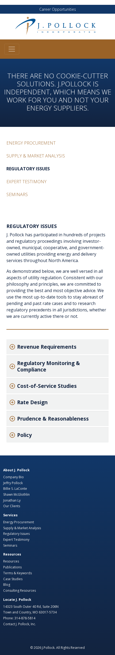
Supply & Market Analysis (35, 156)
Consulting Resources (19, 590)
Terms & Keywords (17, 573)
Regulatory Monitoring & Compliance (48, 366)
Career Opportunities (57, 9)
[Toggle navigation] (11, 49)
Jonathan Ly (12, 500)
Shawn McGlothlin (16, 494)
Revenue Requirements (46, 346)
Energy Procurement (31, 143)
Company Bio (13, 477)
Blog (6, 584)
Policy (24, 435)
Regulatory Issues (28, 169)
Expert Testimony (26, 182)
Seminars (17, 194)
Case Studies (12, 579)
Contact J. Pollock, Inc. (19, 624)
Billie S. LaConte (15, 488)
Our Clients (11, 506)
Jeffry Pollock (13, 483)
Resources (11, 561)
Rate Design (32, 402)
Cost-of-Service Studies (47, 385)
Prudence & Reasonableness (53, 418)
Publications (12, 567)
